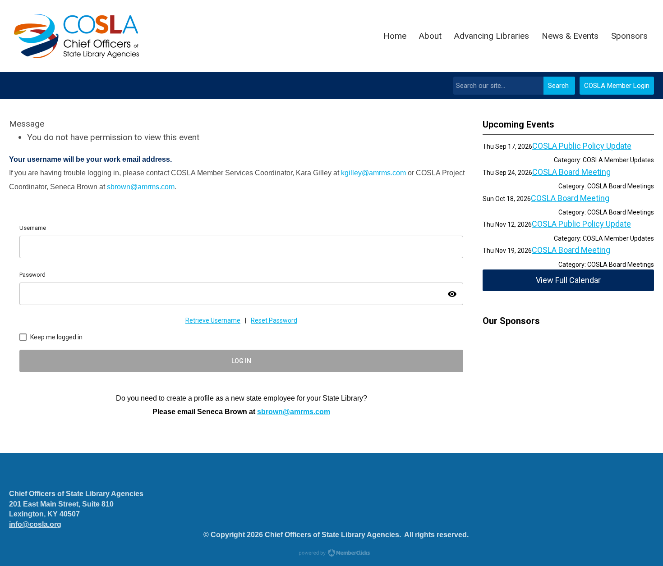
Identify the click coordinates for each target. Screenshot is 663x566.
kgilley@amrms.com (373, 173)
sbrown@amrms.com (141, 187)
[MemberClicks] (76, 36)
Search (558, 86)
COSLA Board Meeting (571, 172)
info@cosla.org (35, 524)
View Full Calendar (568, 280)
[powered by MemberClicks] (331, 554)
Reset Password (274, 320)
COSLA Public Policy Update (581, 146)
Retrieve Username (212, 320)
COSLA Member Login (616, 86)
